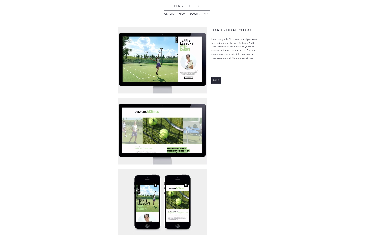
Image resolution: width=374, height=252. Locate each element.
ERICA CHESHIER (187, 6)
